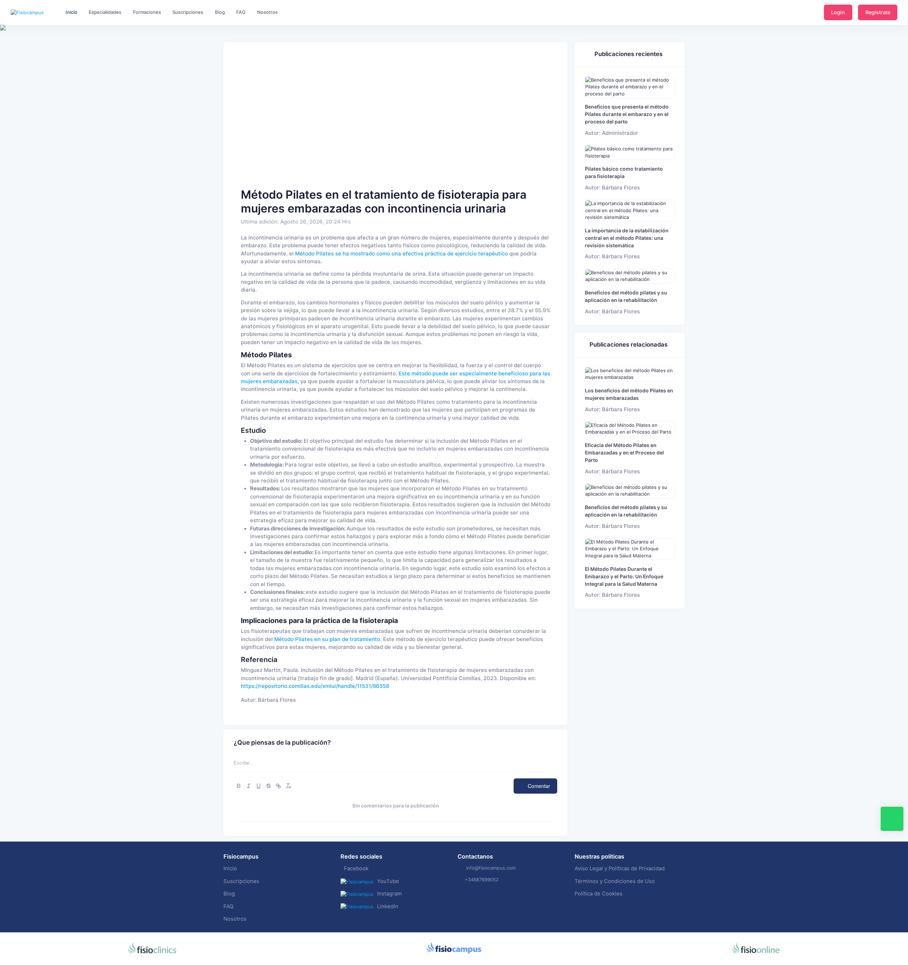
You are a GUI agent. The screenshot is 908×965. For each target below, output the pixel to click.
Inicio (230, 868)
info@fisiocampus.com (491, 868)
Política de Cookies (598, 893)
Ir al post (630, 87)
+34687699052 (482, 879)
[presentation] (6, 49)
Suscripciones (241, 881)
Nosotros (235, 919)
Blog (229, 893)
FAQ (228, 906)
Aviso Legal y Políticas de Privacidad (620, 868)
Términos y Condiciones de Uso (615, 881)
